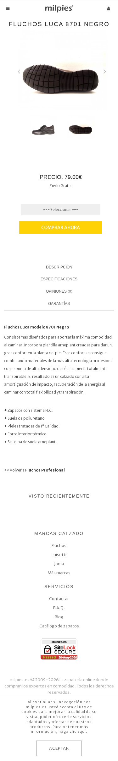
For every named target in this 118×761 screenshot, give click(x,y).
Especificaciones (59, 279)
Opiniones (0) (59, 291)
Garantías (59, 303)
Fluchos (59, 545)
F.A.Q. (59, 607)
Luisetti (59, 554)
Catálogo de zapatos (59, 626)
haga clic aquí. (73, 731)
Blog (59, 617)
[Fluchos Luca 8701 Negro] (43, 126)
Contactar (59, 598)
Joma (59, 563)
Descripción (59, 267)
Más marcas (59, 573)
